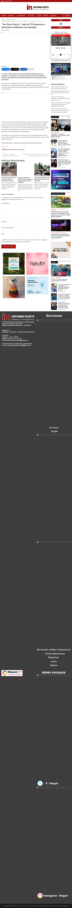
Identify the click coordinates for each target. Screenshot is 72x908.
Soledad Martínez (11, 149)
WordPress (65, 906)
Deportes (53, 277)
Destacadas (58, 277)
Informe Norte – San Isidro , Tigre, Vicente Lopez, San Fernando (27, 906)
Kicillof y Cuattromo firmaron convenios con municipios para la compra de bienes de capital (60, 110)
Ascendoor (53, 906)
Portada (3, 15)
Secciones (53, 15)
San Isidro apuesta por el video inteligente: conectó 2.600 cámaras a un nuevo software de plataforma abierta (64, 152)
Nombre (4, 221)
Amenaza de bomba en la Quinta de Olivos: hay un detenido (42, 179)
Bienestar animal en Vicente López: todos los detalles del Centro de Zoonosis (25, 180)
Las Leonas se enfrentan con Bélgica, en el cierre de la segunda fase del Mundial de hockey (64, 305)
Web (2, 234)
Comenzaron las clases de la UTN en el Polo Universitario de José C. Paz (60, 92)
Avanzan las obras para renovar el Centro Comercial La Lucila (8, 179)
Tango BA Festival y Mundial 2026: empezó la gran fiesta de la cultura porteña (60, 235)
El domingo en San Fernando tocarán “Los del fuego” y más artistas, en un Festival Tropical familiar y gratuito (60, 214)
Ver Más (67, 117)
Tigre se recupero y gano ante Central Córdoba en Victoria (59, 87)
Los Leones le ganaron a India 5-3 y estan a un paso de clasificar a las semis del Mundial (64, 296)
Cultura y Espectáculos (56, 232)
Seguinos (67, 15)
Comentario (5, 203)
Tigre (52, 132)
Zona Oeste (31, 15)
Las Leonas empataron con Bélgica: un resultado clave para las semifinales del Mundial (60, 104)
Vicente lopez (4, 146)
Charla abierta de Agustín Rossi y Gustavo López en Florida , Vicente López (64, 142)
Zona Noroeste (21, 15)
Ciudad (39, 15)
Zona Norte (11, 15)
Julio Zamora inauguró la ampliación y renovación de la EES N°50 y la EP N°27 (60, 98)
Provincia (45, 15)
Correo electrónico (7, 228)
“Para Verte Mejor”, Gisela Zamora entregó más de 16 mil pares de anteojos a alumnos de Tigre (64, 162)
